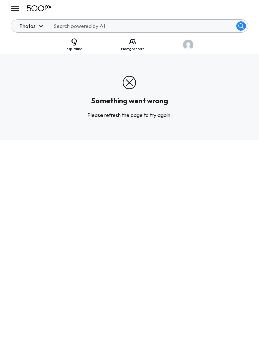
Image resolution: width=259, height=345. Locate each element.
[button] (241, 26)
